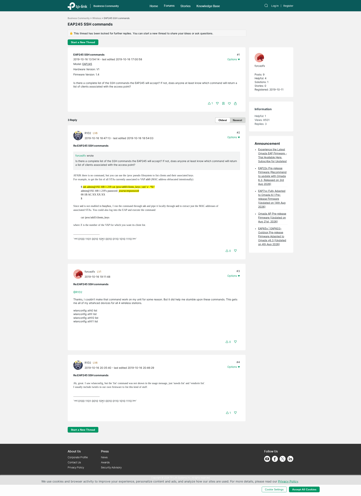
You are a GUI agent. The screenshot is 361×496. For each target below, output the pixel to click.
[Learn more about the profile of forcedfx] (79, 273)
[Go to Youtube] (267, 459)
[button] (154, 5)
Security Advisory (111, 467)
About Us (74, 451)
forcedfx (80, 155)
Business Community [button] (106, 6)
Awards (105, 462)
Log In (275, 6)
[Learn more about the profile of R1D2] (79, 135)
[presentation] (78, 135)
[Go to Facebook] (275, 459)
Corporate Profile (78, 457)
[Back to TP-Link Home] (77, 6)
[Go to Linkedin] (290, 459)
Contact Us (74, 462)
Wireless (96, 18)
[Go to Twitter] (283, 459)
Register (288, 6)
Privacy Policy (76, 467)
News (104, 457)
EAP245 (87, 64)
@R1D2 (77, 292)
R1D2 (88, 133)
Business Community (79, 18)
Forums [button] (169, 5)
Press (105, 451)
